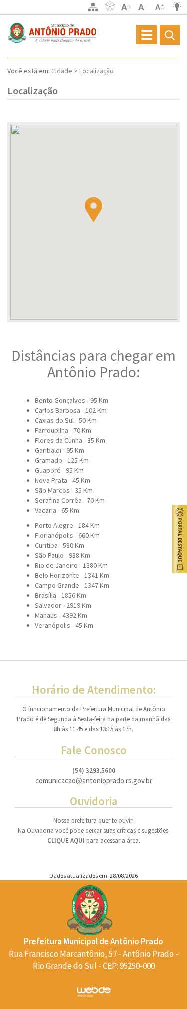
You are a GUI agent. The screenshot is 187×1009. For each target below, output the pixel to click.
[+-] (160, 7)
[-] (143, 7)
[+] (126, 7)
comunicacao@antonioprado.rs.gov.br (93, 781)
